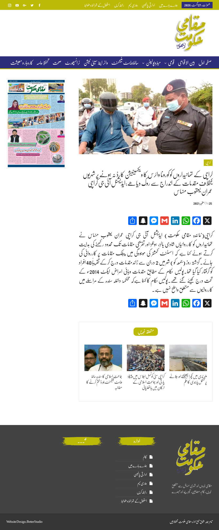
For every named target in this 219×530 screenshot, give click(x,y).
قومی (171, 63)
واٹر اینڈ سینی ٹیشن (96, 63)
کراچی (208, 162)
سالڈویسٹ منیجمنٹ (125, 63)
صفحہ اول (205, 63)
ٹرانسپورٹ (72, 63)
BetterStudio (34, 521)
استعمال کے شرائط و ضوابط (97, 5)
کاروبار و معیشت (21, 63)
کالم (145, 456)
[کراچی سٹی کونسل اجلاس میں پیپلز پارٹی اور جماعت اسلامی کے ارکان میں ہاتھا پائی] (146, 358)
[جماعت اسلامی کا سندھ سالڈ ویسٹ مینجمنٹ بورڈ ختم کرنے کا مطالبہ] (103, 358)
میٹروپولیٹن (153, 63)
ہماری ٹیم (133, 5)
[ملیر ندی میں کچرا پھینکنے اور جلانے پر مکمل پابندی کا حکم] (188, 358)
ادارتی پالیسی (148, 5)
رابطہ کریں (119, 5)
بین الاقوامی (186, 63)
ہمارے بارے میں (168, 5)
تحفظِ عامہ (42, 63)
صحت (57, 63)
